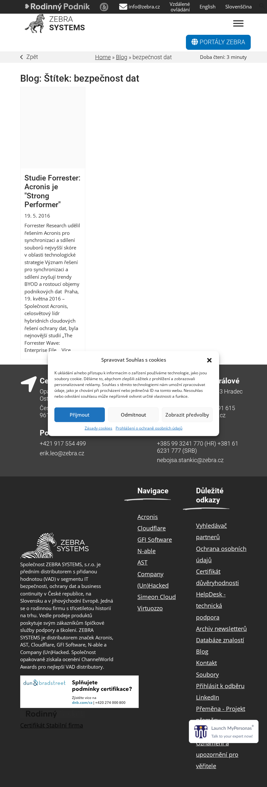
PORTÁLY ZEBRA (221, 42)
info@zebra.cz (144, 6)
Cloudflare (151, 528)
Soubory (207, 674)
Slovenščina (238, 6)
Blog (121, 57)
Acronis (147, 517)
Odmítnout (133, 414)
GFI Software (154, 539)
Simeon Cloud (156, 597)
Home (103, 57)
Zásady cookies (98, 428)
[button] (209, 359)
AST (142, 562)
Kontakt (206, 663)
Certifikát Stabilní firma (51, 725)
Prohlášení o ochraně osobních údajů (149, 428)
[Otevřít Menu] (238, 23)
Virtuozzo (150, 608)
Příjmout (80, 414)
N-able (146, 551)
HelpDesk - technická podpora (211, 605)
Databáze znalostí (220, 640)
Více (66, 350)
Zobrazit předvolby (187, 414)
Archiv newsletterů (221, 629)
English (208, 6)
